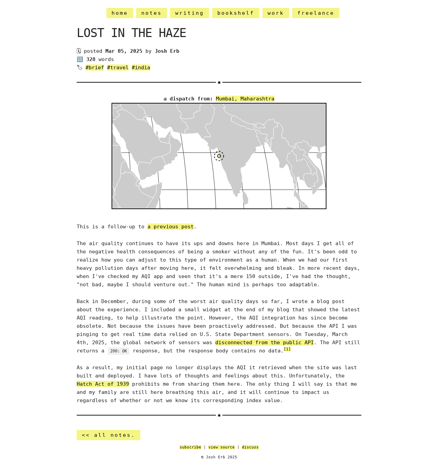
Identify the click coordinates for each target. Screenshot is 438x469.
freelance (315, 13)
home (120, 13)
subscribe (190, 447)
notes (151, 13)
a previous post (170, 227)
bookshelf (235, 13)
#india (141, 67)
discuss (250, 447)
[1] (287, 349)
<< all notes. (108, 435)
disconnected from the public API (264, 342)
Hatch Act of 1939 (103, 384)
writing (189, 13)
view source (221, 447)
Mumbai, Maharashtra (245, 99)
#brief (95, 67)
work (276, 13)
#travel (118, 67)
